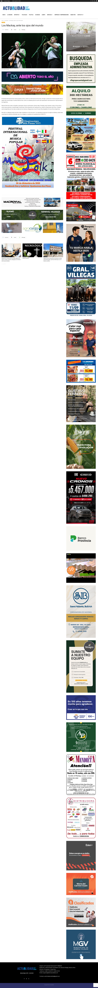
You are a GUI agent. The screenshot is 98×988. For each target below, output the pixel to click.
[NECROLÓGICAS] (32, 250)
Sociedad (6, 20)
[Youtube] (96, 1)
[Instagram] (93, 1)
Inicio (3, 20)
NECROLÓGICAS (26, 258)
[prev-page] (2, 264)
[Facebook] (91, 1)
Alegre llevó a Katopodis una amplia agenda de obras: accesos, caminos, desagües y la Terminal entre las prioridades (11, 259)
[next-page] (4, 264)
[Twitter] (94, 1)
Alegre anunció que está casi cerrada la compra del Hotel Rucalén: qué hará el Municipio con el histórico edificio (52, 259)
